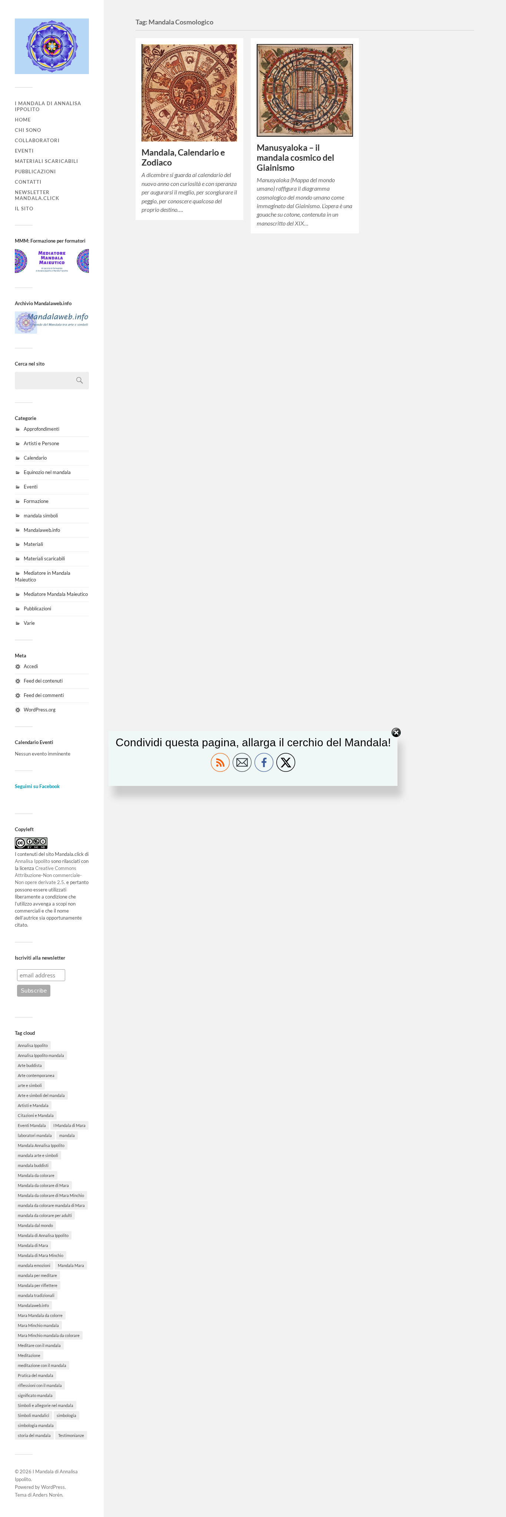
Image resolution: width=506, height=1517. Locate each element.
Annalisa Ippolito (32, 861)
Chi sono (28, 130)
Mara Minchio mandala (38, 1325)
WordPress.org (40, 710)
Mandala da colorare (36, 1175)
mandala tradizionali (36, 1295)
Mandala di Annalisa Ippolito (43, 1235)
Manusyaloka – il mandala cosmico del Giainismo (295, 158)
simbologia (66, 1415)
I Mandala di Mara (69, 1125)
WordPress (53, 1487)
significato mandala (35, 1395)
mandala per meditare (37, 1275)
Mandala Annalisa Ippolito (41, 1145)
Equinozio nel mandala (47, 472)
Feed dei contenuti (43, 681)
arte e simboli (30, 1085)
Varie (29, 623)
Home (23, 120)
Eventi (24, 151)
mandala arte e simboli (38, 1155)
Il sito (24, 208)
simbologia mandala (36, 1425)
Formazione (36, 501)
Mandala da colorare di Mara (43, 1185)
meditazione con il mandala (42, 1365)
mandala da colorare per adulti (45, 1215)
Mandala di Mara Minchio (40, 1255)
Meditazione (29, 1355)
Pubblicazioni (35, 171)
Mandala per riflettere (37, 1285)
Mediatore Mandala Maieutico (56, 594)
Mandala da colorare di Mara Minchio (51, 1195)
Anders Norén (47, 1495)
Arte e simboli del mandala (41, 1095)
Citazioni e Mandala (36, 1115)
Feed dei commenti (44, 695)
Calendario (35, 458)
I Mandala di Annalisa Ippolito (48, 106)
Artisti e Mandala (33, 1105)
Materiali (33, 544)
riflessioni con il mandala (40, 1385)
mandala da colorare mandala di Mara (51, 1205)
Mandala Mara (71, 1265)
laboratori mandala (35, 1135)
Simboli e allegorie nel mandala (45, 1405)
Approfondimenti (41, 429)
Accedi (31, 666)
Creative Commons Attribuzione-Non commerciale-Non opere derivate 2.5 (48, 875)
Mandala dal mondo (35, 1225)
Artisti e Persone (41, 443)
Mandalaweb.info (42, 530)
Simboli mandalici (33, 1415)
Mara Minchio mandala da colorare (49, 1335)
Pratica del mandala (35, 1375)
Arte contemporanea (36, 1075)
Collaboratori (37, 140)
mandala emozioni (34, 1265)
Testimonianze (71, 1435)
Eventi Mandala (32, 1125)
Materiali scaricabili (46, 161)
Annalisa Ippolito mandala (41, 1055)
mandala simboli (41, 516)
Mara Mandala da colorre (40, 1315)
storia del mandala (34, 1435)
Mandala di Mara (33, 1245)
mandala (67, 1135)
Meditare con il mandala (39, 1345)
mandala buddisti (33, 1165)
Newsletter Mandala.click (37, 195)
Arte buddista (30, 1065)
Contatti (28, 182)
